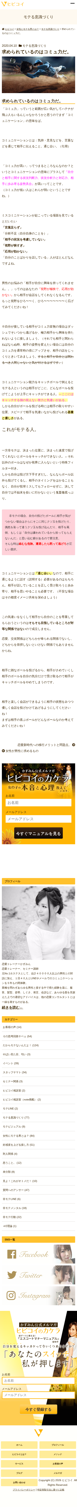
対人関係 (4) (10, 1153)
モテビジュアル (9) (14, 1126)
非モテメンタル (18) (15, 1208)
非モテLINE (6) (12, 1198)
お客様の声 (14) (12, 1027)
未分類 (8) (9, 1171)
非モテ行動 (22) (12, 1217)
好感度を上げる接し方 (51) (19, 1144)
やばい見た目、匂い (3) (16, 1054)
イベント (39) (11, 1063)
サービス (19, 1464)
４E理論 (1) (9, 1226)
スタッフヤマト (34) (15, 1072)
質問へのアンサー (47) (16, 1189)
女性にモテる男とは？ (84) (19, 1135)
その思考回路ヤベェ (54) (17, 1036)
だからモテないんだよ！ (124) (21, 1045)
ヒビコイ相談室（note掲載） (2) (22, 1099)
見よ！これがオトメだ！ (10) (20, 1180)
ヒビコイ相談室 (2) (14, 1090)
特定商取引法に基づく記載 (50, 1489)
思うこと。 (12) (12, 1162)
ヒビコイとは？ (19, 1454)
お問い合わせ (19, 1482)
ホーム (19, 1445)
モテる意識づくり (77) (16, 1117)
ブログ (19, 1473)
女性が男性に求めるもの (21, 750)
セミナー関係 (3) (13, 1081)
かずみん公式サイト (12, 4)
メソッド (58, 1454)
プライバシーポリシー (24, 1489)
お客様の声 (58, 1464)
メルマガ (58, 1473)
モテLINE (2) (10, 1108)
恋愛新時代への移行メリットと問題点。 (45, 744)
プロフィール (58, 1445)
